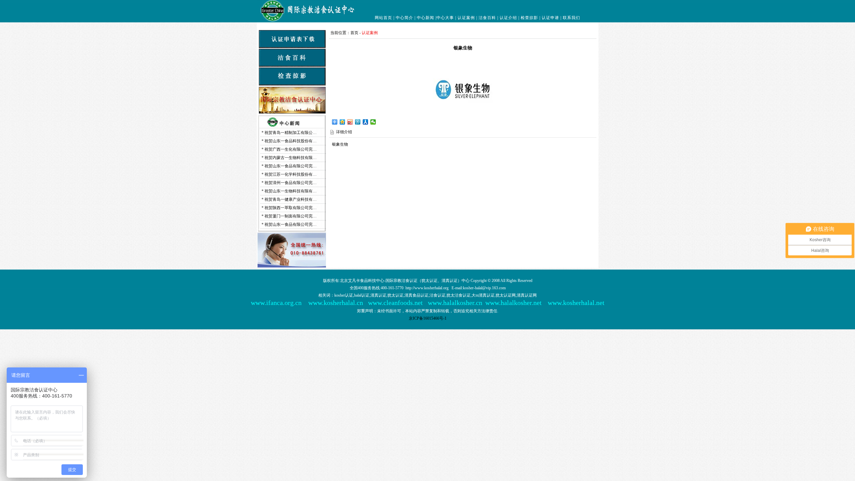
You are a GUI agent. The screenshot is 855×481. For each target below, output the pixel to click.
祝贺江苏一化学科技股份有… (291, 174)
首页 (354, 32)
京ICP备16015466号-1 (428, 318)
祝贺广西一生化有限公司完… (291, 149)
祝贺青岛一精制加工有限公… (291, 132)
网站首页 (383, 17)
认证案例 (466, 17)
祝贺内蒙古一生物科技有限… (291, 157)
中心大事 (445, 17)
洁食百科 (487, 17)
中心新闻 (425, 17)
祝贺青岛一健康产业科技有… (291, 199)
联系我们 (571, 17)
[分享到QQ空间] (342, 122)
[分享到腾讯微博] (358, 122)
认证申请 (550, 17)
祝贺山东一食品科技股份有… (291, 141)
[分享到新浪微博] (350, 122)
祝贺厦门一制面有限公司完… (291, 216)
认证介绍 (508, 17)
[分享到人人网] (365, 122)
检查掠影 (529, 17)
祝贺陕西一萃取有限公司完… (291, 207)
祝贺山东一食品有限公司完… (291, 166)
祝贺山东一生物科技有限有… (291, 191)
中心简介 (404, 17)
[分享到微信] (373, 122)
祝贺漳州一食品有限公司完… (291, 182)
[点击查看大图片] (463, 116)
